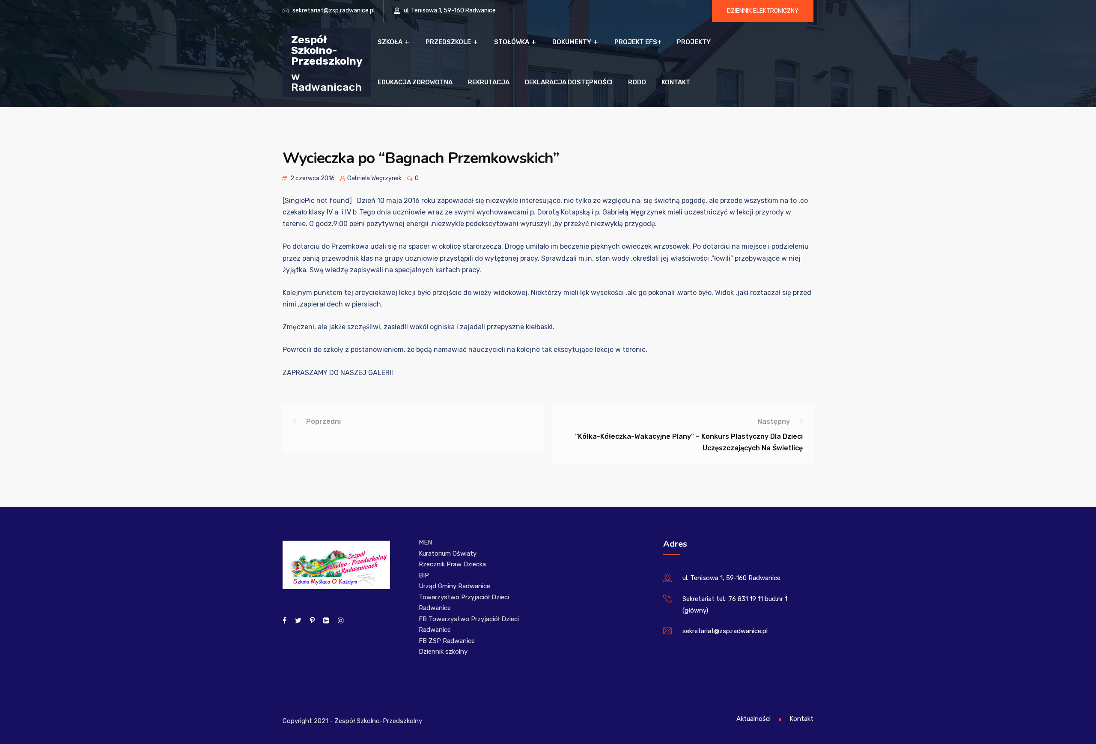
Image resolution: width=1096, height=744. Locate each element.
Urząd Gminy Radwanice (454, 586)
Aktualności (753, 719)
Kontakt (675, 82)
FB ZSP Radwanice (447, 641)
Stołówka (511, 42)
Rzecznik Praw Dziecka (452, 564)
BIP (424, 575)
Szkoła (390, 42)
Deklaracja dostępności (569, 82)
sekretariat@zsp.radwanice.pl (333, 10)
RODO (637, 82)
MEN (425, 542)
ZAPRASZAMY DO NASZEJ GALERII (338, 373)
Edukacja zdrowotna (415, 82)
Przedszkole (448, 42)
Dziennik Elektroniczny (762, 11)
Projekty (694, 42)
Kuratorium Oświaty (448, 553)
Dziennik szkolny (443, 651)
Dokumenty (571, 42)
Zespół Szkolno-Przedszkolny (327, 49)
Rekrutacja (488, 82)
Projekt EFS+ (637, 42)
